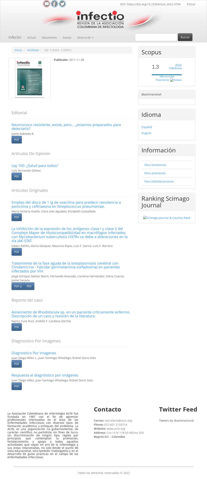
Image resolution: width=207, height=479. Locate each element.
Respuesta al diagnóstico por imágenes (45, 375)
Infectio (14, 37)
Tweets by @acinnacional (176, 420)
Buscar (185, 37)
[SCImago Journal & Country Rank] (166, 217)
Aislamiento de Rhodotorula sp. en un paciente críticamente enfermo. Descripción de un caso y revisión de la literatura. (71, 314)
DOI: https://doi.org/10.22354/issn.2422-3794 (150, 4)
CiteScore (175, 67)
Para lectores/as (155, 165)
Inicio (18, 50)
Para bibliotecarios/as (159, 181)
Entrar (191, 4)
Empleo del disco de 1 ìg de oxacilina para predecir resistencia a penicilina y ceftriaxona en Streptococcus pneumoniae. (66, 204)
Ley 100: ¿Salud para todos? (35, 165)
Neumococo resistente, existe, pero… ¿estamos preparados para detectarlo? (66, 126)
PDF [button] (16, 139)
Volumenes (49, 37)
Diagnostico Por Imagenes (34, 352)
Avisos (67, 37)
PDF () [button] (18, 286)
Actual (31, 37)
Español (147, 127)
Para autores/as (155, 173)
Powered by (163, 80)
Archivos (33, 50)
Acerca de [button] (84, 37)
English (146, 133)
